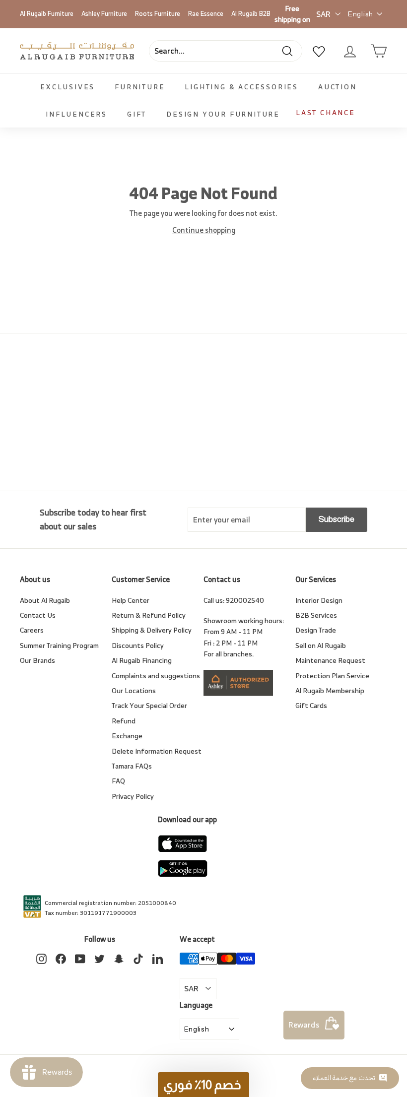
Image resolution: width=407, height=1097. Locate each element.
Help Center (130, 600)
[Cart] (378, 51)
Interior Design (318, 600)
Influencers (76, 114)
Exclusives (67, 86)
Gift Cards (311, 705)
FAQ (118, 780)
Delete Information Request (157, 751)
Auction (337, 86)
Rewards (304, 1025)
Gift (136, 114)
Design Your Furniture (223, 114)
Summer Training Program (59, 645)
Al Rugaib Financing (142, 660)
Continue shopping (203, 230)
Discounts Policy (138, 645)
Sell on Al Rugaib (320, 645)
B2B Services (316, 615)
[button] (203, 1084)
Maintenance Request (330, 660)
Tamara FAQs (132, 766)
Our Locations (134, 690)
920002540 (245, 600)
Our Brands (37, 660)
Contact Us (38, 615)
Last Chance (325, 112)
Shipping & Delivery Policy (152, 630)
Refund (124, 720)
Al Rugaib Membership (329, 690)
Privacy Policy (133, 796)
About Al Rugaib (45, 600)
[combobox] (225, 51)
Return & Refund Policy (149, 615)
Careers (32, 630)
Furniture (140, 86)
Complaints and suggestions (156, 675)
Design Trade (315, 630)
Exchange (127, 735)
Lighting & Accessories (241, 86)
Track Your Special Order (149, 705)
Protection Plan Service (332, 675)
